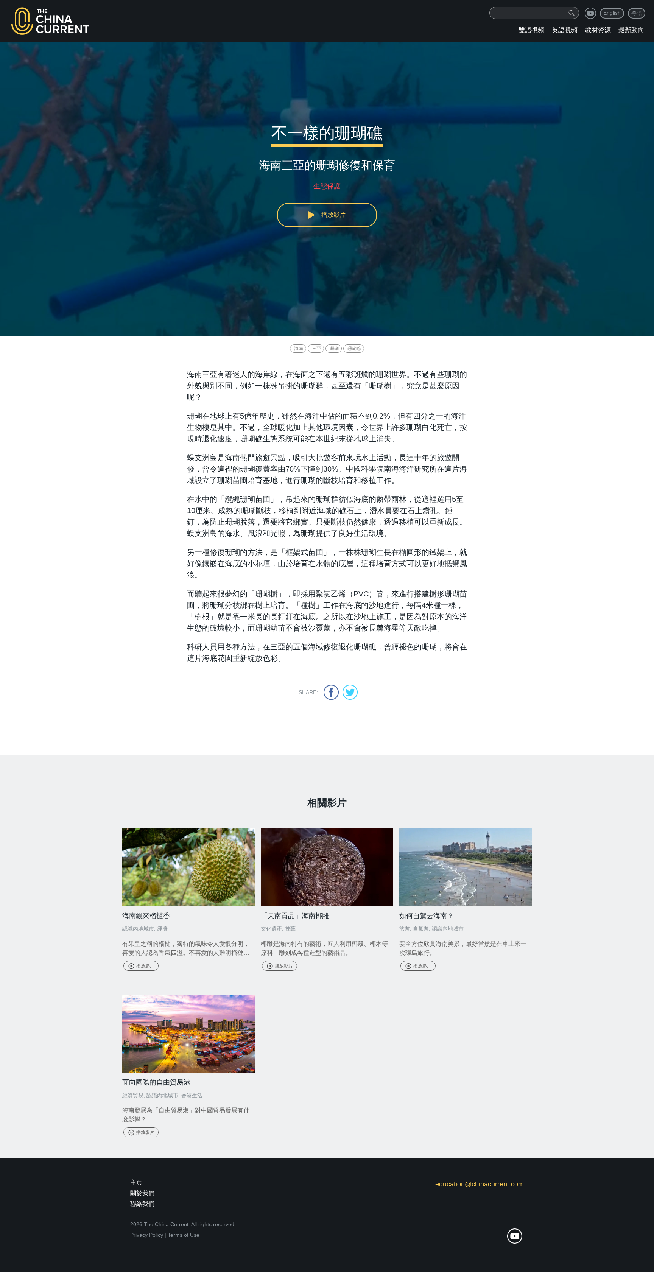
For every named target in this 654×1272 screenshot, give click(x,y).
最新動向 (631, 30)
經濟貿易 (132, 1095)
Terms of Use (183, 1235)
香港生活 (191, 1095)
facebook (331, 692)
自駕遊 (421, 929)
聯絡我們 (142, 1203)
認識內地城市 (138, 929)
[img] (571, 13)
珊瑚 (334, 348)
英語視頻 (565, 30)
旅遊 (404, 929)
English (612, 13)
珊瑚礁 (354, 348)
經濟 (162, 929)
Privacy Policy (146, 1235)
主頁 (136, 1182)
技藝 (290, 929)
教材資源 (598, 30)
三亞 (316, 348)
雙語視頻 (531, 30)
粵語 (636, 13)
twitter (350, 692)
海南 (298, 348)
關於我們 (142, 1193)
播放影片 (145, 965)
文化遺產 (271, 929)
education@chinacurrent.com (479, 1184)
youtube (590, 13)
